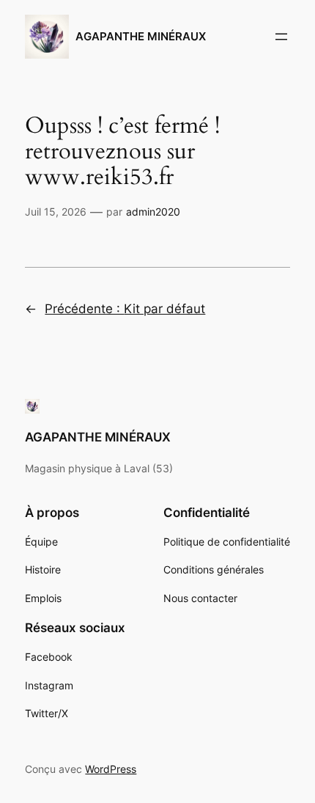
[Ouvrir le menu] (281, 36)
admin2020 (153, 211)
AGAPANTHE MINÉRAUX (140, 36)
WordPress (110, 769)
